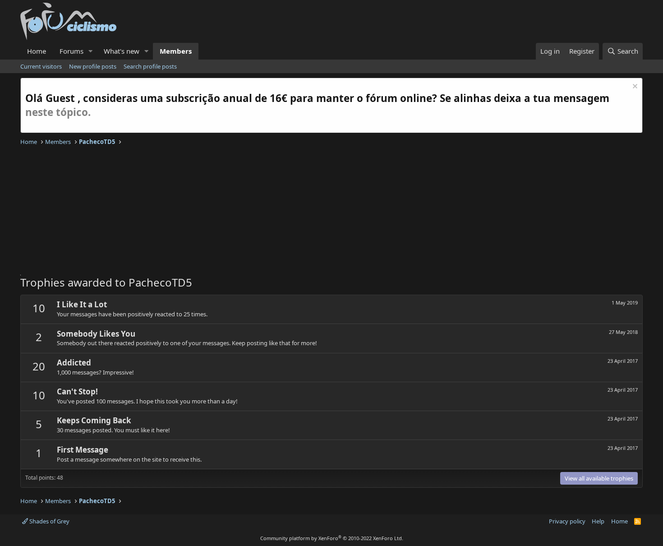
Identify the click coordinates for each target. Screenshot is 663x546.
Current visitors (41, 66)
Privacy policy (567, 521)
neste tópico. (58, 112)
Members (176, 51)
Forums (71, 51)
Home (36, 51)
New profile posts (92, 66)
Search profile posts (150, 66)
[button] (90, 51)
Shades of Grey (48, 521)
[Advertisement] (291, 211)
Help (598, 521)
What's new (121, 51)
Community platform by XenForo (331, 538)
